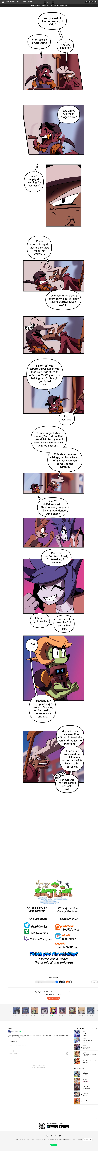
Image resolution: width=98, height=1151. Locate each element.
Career (74, 1139)
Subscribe (86, 2)
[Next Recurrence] (97, 1011)
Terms (32, 1139)
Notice (9, 1118)
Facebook (89, 2)
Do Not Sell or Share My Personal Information (59, 1139)
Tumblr (63, 982)
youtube (59, 1135)
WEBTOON (3, 2)
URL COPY (95, 2)
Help (28, 1139)
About (16, 1139)
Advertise (43, 1139)
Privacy (38, 1139)
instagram (51, 1135)
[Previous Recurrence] (9, 1011)
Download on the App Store (64, 1126)
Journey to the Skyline (13, 1)
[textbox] (38, 1046)
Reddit (67, 982)
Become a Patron (54, 998)
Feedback (22, 1139)
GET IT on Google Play (52, 1126)
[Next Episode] (53, 2)
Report (95, 982)
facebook (47, 1135)
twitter (55, 1135)
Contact (80, 1139)
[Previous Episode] (45, 2)
